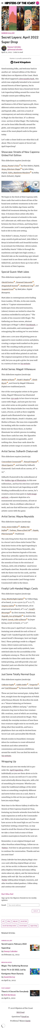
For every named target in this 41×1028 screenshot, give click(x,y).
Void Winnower (11, 688)
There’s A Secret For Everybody (15, 991)
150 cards (15, 398)
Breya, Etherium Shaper (11, 169)
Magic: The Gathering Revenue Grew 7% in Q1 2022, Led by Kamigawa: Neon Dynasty (14, 970)
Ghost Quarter (7, 465)
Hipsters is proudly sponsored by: (20, 58)
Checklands (30, 325)
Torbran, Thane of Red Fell (20, 530)
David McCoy (9, 977)
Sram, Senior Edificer (10, 527)
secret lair (24, 921)
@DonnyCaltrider (14, 49)
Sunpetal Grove (7, 289)
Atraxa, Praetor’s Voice (10, 166)
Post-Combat (5, 988)
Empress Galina (8, 606)
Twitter (5, 848)
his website (25, 364)
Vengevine (33, 685)
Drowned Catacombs (24, 282)
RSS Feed (20, 1012)
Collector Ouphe (8, 685)
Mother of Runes (8, 380)
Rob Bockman (10, 995)
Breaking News (6, 962)
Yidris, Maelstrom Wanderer (19, 173)
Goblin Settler (21, 685)
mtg (8, 921)
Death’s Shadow (23, 380)
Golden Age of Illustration (15, 480)
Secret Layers (23, 926)
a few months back (26, 79)
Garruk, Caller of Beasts (17, 619)
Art (3, 921)
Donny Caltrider (14, 47)
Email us (25, 1017)
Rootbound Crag (26, 286)
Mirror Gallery (8, 33)
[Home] (22, 3)
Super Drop (33, 926)
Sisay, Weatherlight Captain (12, 599)
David (27, 1021)
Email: (3, 905)
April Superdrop (16, 770)
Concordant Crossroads (11, 462)
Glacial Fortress (8, 282)
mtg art (15, 921)
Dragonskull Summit (10, 286)
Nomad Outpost (30, 462)
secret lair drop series (9, 926)
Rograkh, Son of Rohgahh (12, 616)
